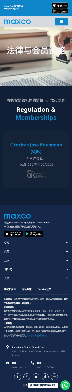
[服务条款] (30, 335)
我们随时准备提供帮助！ (43, 385)
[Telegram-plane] (54, 376)
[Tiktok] (45, 376)
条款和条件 (10, 289)
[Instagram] (26, 376)
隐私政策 (27, 289)
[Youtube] (36, 376)
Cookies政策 (44, 289)
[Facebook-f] (17, 376)
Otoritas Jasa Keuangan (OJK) (36, 148)
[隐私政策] (41, 335)
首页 (7, 77)
